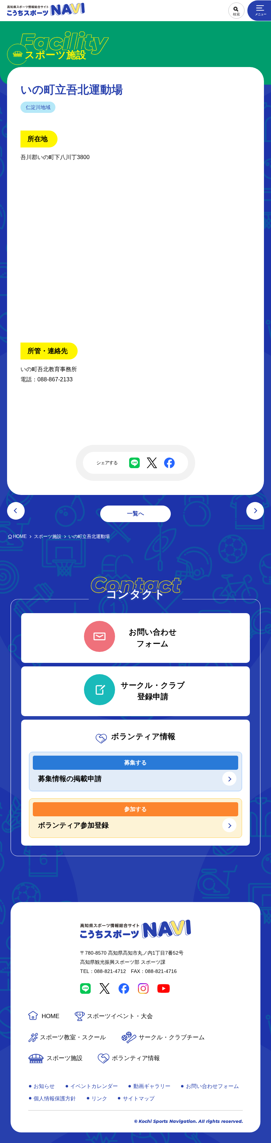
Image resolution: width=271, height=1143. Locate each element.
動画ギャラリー (151, 1086)
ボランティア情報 (136, 1058)
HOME (50, 1016)
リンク (99, 1098)
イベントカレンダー (94, 1086)
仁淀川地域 (38, 107)
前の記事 (16, 511)
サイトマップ (139, 1098)
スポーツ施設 (65, 1058)
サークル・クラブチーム (172, 1037)
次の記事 (255, 511)
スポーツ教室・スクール (73, 1037)
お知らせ (44, 1086)
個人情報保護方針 (55, 1098)
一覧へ (135, 513)
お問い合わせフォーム (212, 1086)
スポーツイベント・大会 (120, 1016)
